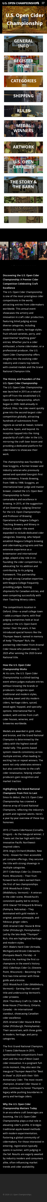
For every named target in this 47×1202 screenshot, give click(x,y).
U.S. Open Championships (20, 3)
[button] (43, 3)
